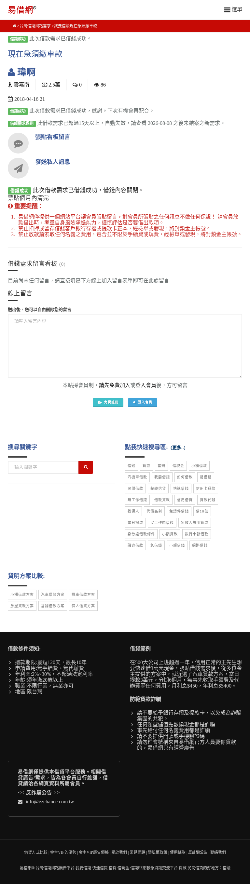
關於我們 (119, 852)
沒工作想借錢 (162, 523)
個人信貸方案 (83, 606)
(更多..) (178, 447)
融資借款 (135, 545)
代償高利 (154, 511)
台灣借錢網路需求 (35, 26)
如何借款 (185, 477)
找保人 (133, 511)
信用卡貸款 (205, 488)
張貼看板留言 (52, 137)
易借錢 (206, 477)
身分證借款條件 (141, 534)
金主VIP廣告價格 (94, 852)
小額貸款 (170, 534)
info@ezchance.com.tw (50, 801)
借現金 (178, 466)
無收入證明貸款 (194, 523)
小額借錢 (177, 545)
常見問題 (137, 852)
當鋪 (161, 466)
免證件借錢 (179, 511)
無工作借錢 (137, 500)
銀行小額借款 (196, 534)
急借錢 (156, 545)
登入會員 (145, 385)
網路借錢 (200, 545)
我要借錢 (162, 477)
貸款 (146, 466)
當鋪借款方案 (52, 606)
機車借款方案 (83, 594)
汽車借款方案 (52, 594)
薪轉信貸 (158, 488)
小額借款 (199, 466)
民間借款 (135, 488)
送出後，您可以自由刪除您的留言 (39, 309)
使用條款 (178, 852)
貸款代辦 (207, 500)
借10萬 (202, 511)
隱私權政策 (157, 852)
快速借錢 (181, 488)
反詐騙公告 (39, 792)
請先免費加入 (114, 385)
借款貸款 (162, 500)
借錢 (131, 466)
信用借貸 (185, 500)
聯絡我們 (218, 852)
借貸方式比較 (36, 852)
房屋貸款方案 (22, 606)
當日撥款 (135, 523)
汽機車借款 (137, 477)
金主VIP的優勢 (63, 852)
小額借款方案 (22, 594)
